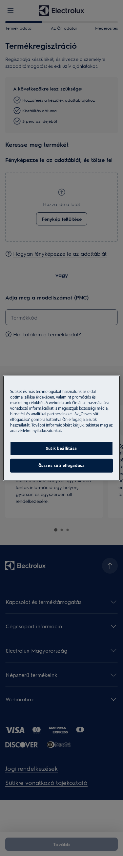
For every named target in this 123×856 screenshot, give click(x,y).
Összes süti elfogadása (61, 465)
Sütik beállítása (61, 448)
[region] (61, 427)
